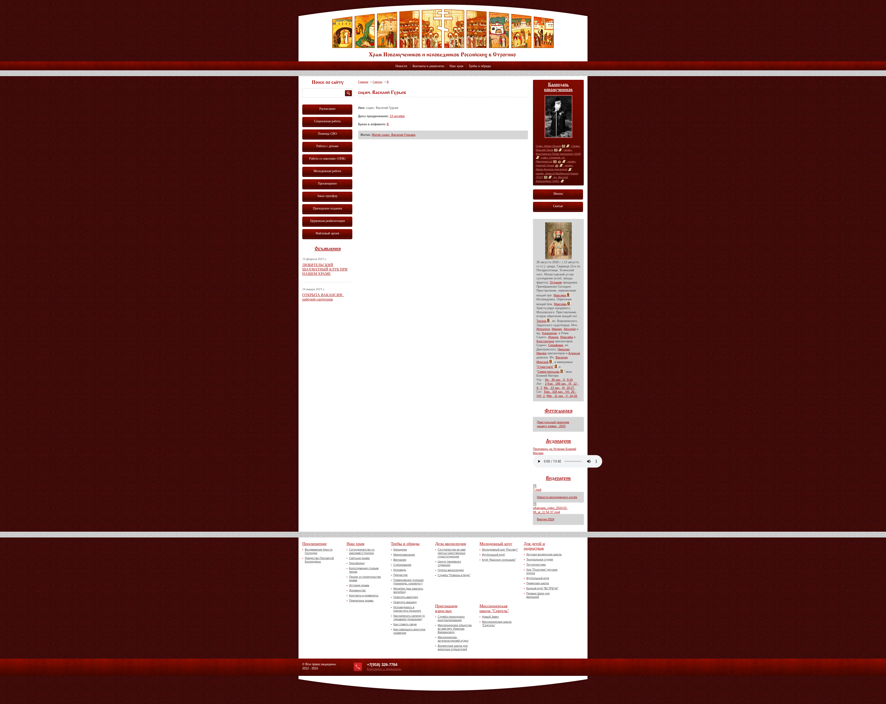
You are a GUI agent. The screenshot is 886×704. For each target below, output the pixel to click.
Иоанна (553, 337)
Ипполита (543, 329)
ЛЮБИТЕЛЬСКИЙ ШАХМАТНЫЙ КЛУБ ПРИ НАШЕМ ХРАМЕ (324, 269)
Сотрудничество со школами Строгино (361, 551)
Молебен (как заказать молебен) (408, 590)
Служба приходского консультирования (451, 618)
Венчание (399, 559)
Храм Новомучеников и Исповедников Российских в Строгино (443, 33)
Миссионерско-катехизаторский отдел (453, 639)
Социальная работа (327, 121)
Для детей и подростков (534, 546)
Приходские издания (327, 208)
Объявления (328, 249)
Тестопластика (536, 564)
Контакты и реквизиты (428, 66)
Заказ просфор (327, 196)
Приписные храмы (361, 600)
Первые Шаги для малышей (538, 595)
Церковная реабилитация (327, 220)
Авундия (570, 329)
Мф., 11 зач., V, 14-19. (562, 396)
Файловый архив (327, 233)
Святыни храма (359, 558)
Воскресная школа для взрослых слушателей (453, 647)
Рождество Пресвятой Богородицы (319, 560)
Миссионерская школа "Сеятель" (494, 608)
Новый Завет (490, 616)
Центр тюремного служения (449, 563)
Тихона (541, 321)
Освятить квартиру (405, 597)
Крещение (400, 549)
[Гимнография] (559, 162)
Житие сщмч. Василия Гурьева (393, 135)
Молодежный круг (495, 543)
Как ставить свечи (405, 624)
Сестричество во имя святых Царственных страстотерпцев (452, 553)
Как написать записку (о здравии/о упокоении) (409, 617)
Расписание (327, 108)
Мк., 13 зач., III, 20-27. (559, 388)
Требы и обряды (480, 66)
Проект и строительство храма (365, 578)
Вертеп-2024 (545, 519)
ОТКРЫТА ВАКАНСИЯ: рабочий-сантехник (323, 296)
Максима (560, 295)
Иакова (541, 353)
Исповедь (399, 570)
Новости (401, 66)
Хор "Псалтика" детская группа (541, 571)
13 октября (397, 116)
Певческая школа (537, 583)
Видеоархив (558, 478)
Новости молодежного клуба (557, 497)
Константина (545, 341)
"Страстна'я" (545, 367)
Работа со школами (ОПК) (327, 158)
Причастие (400, 575)
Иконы (558, 193)
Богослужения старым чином (363, 570)
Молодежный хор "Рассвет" (500, 549)
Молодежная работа (327, 171)
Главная (363, 82)
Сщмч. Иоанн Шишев (548, 146)
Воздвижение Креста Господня (318, 551)
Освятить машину (405, 602)
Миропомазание (404, 554)
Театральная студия (539, 559)
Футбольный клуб (493, 554)
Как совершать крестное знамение (409, 631)
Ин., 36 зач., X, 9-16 (559, 380)
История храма (359, 585)
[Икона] (563, 146)
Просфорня (357, 563)
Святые (377, 82)
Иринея (557, 329)
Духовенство (357, 590)
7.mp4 (537, 490)
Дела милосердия (450, 543)
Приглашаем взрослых (446, 608)
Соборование (402, 565)
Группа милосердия (451, 570)
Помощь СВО (327, 133)
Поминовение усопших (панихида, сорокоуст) (408, 582)
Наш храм (456, 66)
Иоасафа (566, 337)
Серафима (555, 345)
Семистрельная (549, 371)
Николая (563, 349)
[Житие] (568, 146)
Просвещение (327, 183)
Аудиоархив (558, 441)
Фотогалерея (558, 411)
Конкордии (549, 333)
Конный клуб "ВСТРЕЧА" (542, 588)
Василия (562, 357)
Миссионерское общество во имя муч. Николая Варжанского (455, 629)
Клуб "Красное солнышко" (499, 559)
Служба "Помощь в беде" (454, 575)
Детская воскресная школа (544, 554)
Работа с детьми (327, 146)
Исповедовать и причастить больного (407, 609)
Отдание (556, 282)
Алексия (574, 353)
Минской (542, 362)
